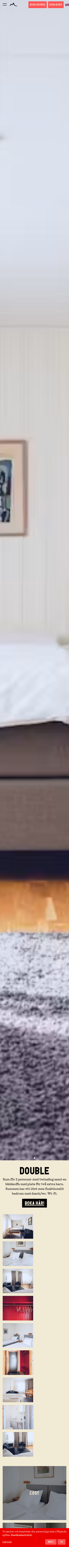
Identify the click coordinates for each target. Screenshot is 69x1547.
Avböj (51, 1541)
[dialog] (34, 1537)
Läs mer (7, 1542)
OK (61, 1541)
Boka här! (34, 1203)
